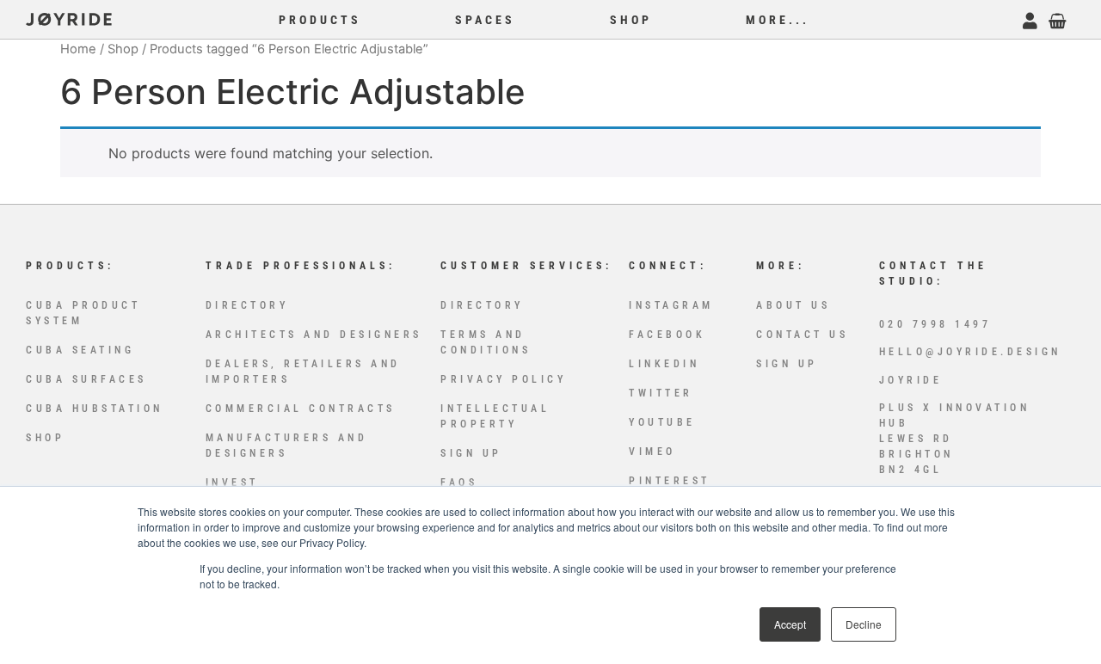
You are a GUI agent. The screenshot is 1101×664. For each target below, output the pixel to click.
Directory (247, 305)
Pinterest (669, 481)
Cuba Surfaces (86, 379)
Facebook (667, 335)
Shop (123, 49)
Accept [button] (790, 624)
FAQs (458, 482)
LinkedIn (664, 364)
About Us (793, 305)
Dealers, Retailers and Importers (303, 371)
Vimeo (652, 452)
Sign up (471, 453)
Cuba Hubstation (94, 409)
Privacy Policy (503, 379)
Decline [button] (864, 624)
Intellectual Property (495, 416)
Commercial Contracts (301, 409)
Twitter (661, 393)
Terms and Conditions (485, 342)
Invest (232, 482)
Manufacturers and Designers (287, 445)
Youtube (662, 422)
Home (78, 49)
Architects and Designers (314, 335)
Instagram (671, 305)
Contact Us (802, 335)
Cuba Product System (83, 313)
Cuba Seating (80, 350)
